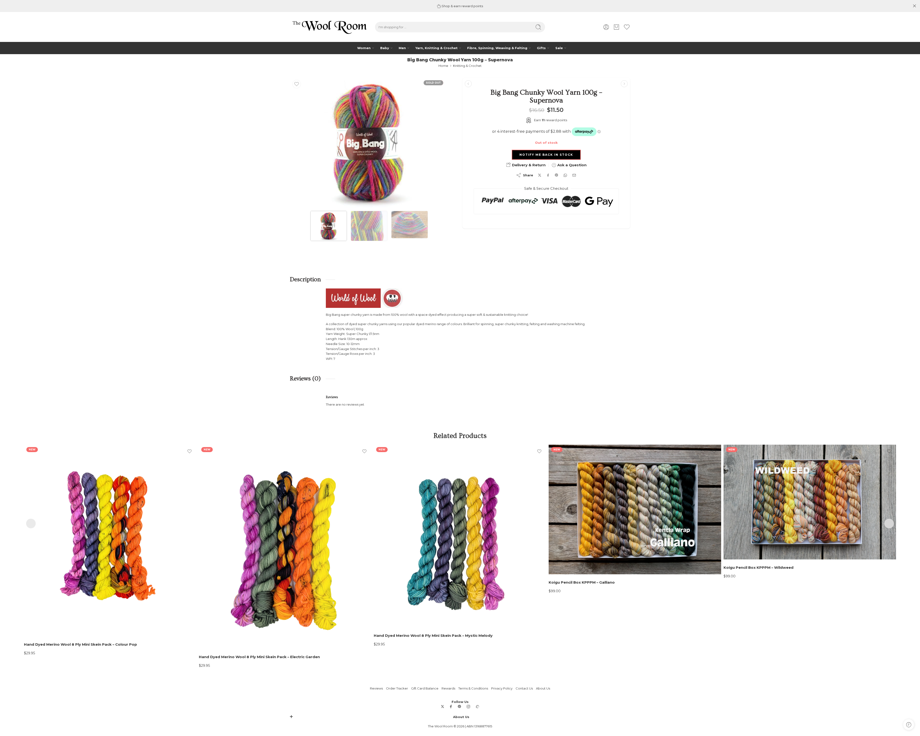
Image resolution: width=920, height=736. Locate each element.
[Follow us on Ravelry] (477, 706)
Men (402, 48)
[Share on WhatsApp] (565, 175)
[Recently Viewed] (908, 724)
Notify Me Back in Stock (546, 154)
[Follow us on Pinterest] (459, 706)
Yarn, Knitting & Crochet (436, 48)
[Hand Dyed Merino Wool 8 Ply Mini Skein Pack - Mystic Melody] (460, 536)
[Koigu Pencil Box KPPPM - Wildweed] (810, 502)
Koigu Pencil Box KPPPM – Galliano (582, 582)
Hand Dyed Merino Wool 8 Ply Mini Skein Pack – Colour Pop (80, 644)
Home (443, 66)
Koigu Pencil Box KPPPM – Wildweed (759, 567)
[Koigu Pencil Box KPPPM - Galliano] (635, 509)
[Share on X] (539, 175)
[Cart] (616, 27)
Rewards (448, 688)
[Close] (914, 6)
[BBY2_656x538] (369, 142)
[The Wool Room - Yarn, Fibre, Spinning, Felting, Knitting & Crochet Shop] (329, 27)
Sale (559, 48)
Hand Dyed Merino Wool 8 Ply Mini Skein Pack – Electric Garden (259, 657)
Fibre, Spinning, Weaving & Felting (497, 48)
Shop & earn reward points (462, 6)
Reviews (376, 688)
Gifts (541, 48)
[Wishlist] (296, 84)
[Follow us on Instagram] (468, 706)
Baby (384, 48)
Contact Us (524, 688)
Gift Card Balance (424, 688)
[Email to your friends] (574, 175)
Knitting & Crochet (467, 66)
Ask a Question (571, 165)
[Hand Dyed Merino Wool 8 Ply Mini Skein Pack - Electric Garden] (285, 547)
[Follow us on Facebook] (451, 706)
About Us (543, 688)
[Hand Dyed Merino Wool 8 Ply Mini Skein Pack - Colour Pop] (110, 540)
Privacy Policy (501, 688)
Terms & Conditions (473, 688)
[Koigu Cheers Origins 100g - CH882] (468, 83)
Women (364, 48)
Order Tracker (397, 688)
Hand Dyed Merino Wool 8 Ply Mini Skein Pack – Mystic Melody (433, 635)
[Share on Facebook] (548, 175)
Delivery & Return (528, 165)
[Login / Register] (606, 27)
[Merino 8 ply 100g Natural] (624, 83)
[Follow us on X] (442, 706)
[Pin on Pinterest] (556, 175)
